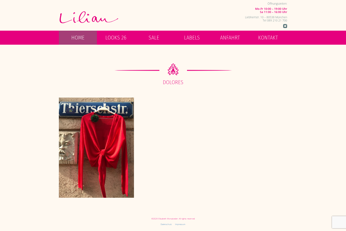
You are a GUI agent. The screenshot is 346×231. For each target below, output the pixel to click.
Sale (154, 37)
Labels (192, 37)
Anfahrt (230, 37)
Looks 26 (115, 37)
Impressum (180, 224)
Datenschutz (166, 224)
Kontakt (268, 37)
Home (77, 37)
